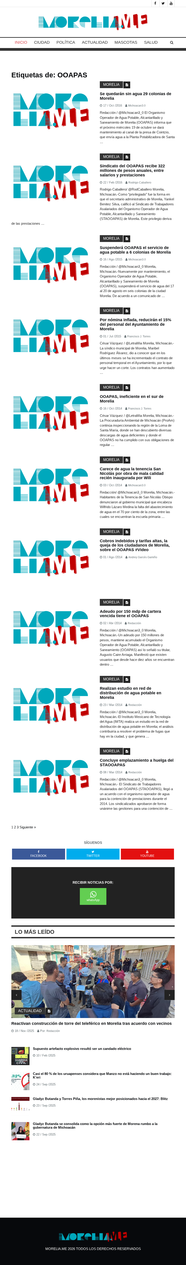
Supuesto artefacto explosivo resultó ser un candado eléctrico (82, 1049)
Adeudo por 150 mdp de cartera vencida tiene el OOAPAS (130, 613)
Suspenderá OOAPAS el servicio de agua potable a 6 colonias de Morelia (135, 250)
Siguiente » (28, 827)
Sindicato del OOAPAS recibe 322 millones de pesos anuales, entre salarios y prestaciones (132, 170)
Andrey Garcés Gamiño (142, 557)
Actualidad (95, 42)
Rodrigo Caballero (139, 182)
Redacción (134, 623)
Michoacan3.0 (137, 105)
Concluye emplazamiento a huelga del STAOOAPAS (137, 762)
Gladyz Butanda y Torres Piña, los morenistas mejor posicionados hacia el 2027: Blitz (100, 1099)
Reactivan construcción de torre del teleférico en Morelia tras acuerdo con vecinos (91, 1023)
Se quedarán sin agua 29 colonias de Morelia (135, 96)
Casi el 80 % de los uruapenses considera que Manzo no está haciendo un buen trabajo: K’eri (102, 1075)
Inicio (21, 42)
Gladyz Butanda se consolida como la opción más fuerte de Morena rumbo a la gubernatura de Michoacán (95, 1126)
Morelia (111, 85)
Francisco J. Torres (138, 336)
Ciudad (42, 42)
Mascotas (126, 42)
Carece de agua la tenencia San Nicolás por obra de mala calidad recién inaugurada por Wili (132, 473)
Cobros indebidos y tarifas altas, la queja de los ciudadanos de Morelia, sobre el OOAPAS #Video (135, 545)
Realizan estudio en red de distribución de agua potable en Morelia (130, 693)
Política (65, 42)
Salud (151, 42)
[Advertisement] (93, 1179)
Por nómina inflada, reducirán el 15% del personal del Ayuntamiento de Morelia (135, 324)
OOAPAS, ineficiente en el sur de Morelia (132, 398)
